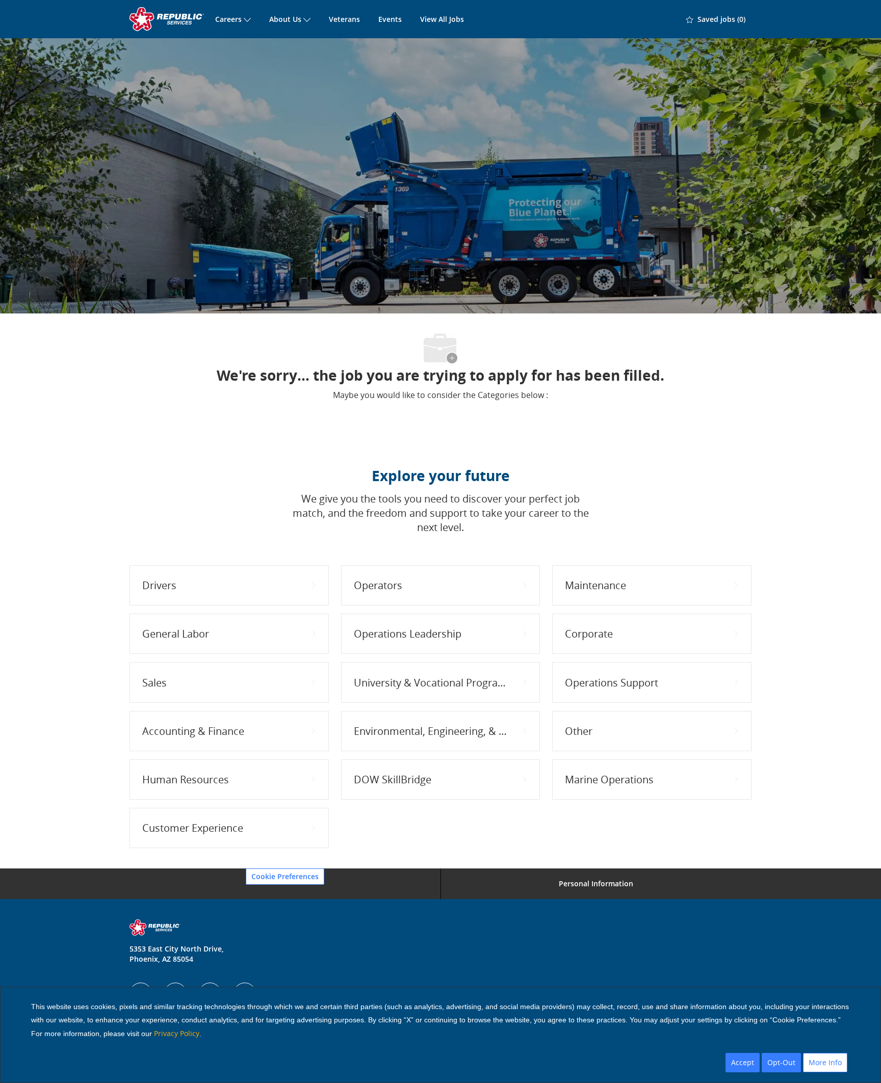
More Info (825, 1062)
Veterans (344, 19)
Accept (742, 1062)
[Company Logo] (167, 19)
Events (390, 19)
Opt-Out (781, 1062)
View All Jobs (442, 19)
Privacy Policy (176, 1033)
